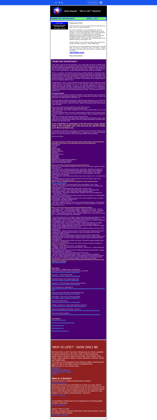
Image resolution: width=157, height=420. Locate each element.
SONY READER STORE (61, 372)
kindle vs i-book (58, 395)
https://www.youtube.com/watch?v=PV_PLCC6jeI (65, 294)
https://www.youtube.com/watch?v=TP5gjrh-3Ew (65, 298)
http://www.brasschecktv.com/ (60, 331)
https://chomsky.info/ (58, 325)
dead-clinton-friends (59, 262)
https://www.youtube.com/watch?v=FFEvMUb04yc (66, 284)
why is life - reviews (60, 415)
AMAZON (56, 368)
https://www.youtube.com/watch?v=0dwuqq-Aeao (66, 272)
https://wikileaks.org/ (58, 328)
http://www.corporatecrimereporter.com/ (63, 322)
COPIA (54, 374)
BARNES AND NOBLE (61, 370)
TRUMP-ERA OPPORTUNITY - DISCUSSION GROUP (59, 26)
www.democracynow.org (59, 320)
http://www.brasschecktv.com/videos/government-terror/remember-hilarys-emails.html (76, 314)
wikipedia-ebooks (59, 383)
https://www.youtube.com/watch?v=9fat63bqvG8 (65, 280)
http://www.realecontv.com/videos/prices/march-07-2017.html (69, 306)
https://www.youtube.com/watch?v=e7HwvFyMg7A (66, 302)
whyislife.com (77, 52)
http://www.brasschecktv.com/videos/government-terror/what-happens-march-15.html (76, 310)
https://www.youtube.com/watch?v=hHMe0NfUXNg (66, 276)
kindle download (59, 405)
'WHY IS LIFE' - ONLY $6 (59, 28)
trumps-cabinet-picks (59, 183)
